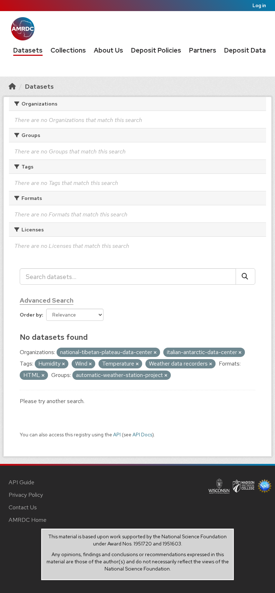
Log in (259, 6)
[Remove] (155, 352)
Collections (68, 50)
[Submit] (245, 276)
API (117, 434)
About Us (108, 50)
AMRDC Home (28, 520)
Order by (31, 315)
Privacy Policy (26, 495)
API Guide (21, 482)
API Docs (142, 434)
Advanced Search (46, 300)
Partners (202, 50)
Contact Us (23, 507)
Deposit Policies (156, 50)
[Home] (12, 86)
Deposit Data (245, 50)
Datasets (28, 50)
